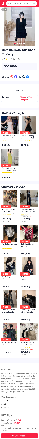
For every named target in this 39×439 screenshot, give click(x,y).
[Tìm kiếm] (34, 3)
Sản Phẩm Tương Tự (13, 113)
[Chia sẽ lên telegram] (27, 77)
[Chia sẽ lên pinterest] (11, 77)
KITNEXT (16, 423)
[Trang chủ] (3, 3)
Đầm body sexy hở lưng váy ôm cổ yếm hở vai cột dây (9, 138)
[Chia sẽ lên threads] (23, 77)
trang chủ (5, 401)
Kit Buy (20, 420)
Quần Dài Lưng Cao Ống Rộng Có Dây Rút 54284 (29, 211)
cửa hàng (5, 404)
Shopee (23, 97)
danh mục (5, 407)
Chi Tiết (19, 90)
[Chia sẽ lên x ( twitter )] (19, 77)
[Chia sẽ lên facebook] (15, 77)
